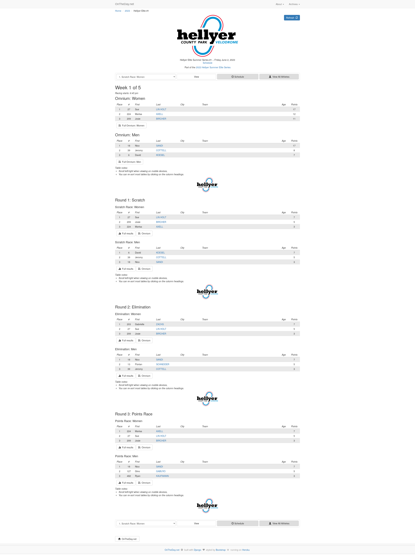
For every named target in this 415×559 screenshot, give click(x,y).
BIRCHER (161, 118)
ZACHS (160, 324)
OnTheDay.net (125, 4)
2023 (127, 10)
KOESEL (160, 155)
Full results (127, 233)
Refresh (291, 17)
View (196, 76)
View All (280, 76)
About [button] (279, 4)
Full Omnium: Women (132, 125)
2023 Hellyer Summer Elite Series (213, 67)
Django (197, 549)
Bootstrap (221, 549)
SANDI (159, 145)
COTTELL (161, 150)
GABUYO (161, 471)
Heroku (246, 549)
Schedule (207, 62)
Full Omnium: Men (131, 161)
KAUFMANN (162, 475)
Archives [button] (293, 4)
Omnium (145, 233)
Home (118, 10)
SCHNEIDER (162, 364)
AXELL (159, 114)
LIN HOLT (161, 109)
